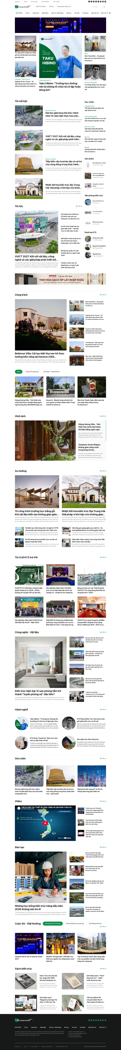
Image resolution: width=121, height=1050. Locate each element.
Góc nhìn (74, 1027)
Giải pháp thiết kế (89, 106)
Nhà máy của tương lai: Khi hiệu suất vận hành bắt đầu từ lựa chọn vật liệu (94, 680)
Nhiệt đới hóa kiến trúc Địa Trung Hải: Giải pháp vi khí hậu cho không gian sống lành (63, 186)
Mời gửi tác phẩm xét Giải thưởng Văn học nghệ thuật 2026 (70, 253)
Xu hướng (82, 1027)
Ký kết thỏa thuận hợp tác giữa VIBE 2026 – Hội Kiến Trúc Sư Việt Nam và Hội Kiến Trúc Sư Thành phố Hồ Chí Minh (70, 228)
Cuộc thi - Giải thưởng (55, 1027)
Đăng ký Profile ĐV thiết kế (62, 1046)
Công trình (34, 1027)
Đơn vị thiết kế (56, 1)
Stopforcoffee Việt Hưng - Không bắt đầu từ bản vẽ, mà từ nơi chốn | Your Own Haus (95, 331)
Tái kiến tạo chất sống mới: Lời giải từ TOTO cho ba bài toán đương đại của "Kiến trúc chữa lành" (42, 529)
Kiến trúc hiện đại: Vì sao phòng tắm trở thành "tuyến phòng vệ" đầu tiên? (38, 692)
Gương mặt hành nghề (91, 82)
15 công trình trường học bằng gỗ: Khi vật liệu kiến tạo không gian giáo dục (25, 55)
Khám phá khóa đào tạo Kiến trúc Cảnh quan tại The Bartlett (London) (94, 868)
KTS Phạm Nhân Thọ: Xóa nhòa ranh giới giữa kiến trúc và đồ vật (95, 87)
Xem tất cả (79, 206)
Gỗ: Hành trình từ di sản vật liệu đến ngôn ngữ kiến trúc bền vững (94, 667)
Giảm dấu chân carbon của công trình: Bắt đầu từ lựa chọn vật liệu (88, 540)
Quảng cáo (17, 1)
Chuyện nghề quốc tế (45, 80)
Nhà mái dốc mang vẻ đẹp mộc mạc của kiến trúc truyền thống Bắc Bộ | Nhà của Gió (95, 140)
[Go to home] (23, 6)
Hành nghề (43, 1027)
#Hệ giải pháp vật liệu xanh (64, 6)
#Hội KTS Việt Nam (41, 6)
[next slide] (72, 457)
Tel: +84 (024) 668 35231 (75, 1036)
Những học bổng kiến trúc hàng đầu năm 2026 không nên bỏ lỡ (39, 907)
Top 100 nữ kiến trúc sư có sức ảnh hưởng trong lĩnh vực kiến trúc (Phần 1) (95, 120)
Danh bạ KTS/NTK (45, 1)
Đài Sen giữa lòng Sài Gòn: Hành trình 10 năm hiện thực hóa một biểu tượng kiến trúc (62, 114)
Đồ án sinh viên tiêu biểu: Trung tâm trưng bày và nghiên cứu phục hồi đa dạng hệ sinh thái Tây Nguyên (94, 909)
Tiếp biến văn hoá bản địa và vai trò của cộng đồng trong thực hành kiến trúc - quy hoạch (64, 163)
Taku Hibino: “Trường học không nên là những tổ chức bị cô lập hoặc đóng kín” (60, 86)
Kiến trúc (87, 137)
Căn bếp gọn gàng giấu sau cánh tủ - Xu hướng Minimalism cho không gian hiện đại (88, 529)
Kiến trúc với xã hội (51, 110)
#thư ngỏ (51, 6)
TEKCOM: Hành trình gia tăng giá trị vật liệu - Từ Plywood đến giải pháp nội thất (94, 653)
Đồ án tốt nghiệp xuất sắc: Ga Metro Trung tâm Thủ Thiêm (94, 882)
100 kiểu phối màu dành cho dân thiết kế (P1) (94, 109)
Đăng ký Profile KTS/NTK (46, 1046)
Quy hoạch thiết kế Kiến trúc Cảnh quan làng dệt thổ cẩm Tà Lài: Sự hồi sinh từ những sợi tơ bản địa (94, 896)
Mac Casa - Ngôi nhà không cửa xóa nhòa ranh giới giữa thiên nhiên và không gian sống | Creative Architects (94, 358)
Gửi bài (25, 1)
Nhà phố (87, 147)
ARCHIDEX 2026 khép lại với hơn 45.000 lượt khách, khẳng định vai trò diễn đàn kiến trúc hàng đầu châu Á (71, 241)
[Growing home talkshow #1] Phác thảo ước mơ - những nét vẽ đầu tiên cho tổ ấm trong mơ (70, 216)
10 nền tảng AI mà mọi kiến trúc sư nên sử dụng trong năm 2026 (41, 540)
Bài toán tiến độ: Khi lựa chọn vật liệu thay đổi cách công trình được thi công (94, 640)
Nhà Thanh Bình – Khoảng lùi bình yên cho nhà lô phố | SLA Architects (95, 58)
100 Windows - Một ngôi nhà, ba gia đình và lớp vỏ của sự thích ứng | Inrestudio (94, 344)
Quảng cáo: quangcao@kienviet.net (78, 1033)
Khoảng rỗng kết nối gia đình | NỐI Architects (95, 151)
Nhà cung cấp (34, 1)
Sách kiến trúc (92, 1027)
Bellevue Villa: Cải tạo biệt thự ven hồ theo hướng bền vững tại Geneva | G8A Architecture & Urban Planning (39, 355)
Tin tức (26, 1027)
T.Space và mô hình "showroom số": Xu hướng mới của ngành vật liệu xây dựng (95, 694)
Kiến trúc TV (102, 1027)
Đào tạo (66, 1027)
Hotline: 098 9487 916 (75, 1035)
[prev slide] (67, 457)
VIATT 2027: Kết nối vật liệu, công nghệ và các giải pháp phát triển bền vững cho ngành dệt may (63, 138)
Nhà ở (86, 53)
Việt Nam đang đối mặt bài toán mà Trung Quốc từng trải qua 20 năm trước (95, 130)
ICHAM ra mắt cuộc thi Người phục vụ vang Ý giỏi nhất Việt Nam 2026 (70, 265)
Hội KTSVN (18, 1027)
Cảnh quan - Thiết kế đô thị (22, 79)
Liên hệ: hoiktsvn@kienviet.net (76, 1031)
